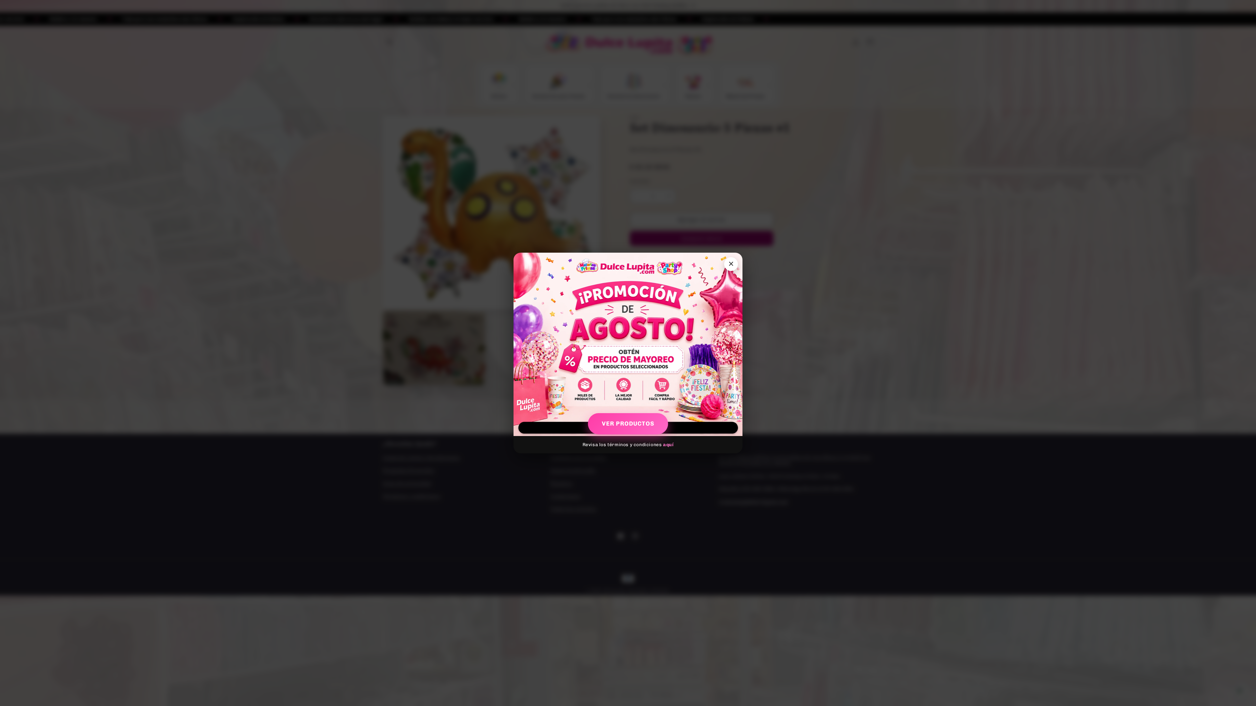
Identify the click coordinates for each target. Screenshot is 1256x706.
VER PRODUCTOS (628, 423)
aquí (668, 444)
